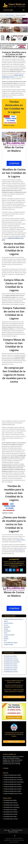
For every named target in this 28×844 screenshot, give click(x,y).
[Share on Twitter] (10, 571)
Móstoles (6, 638)
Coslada (6, 629)
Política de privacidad (16, 830)
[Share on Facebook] (6, 571)
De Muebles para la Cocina (10, 658)
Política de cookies (13, 832)
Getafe (5, 633)
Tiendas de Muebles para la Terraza (13, 793)
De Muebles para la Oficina (11, 666)
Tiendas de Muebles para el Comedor (13, 779)
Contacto (6, 768)
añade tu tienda (20, 540)
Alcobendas (7, 627)
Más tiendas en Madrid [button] (9, 615)
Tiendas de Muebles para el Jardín (12, 784)
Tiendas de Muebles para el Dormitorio (14, 782)
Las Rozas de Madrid (9, 635)
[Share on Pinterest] (17, 571)
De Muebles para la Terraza (11, 671)
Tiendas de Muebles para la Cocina (13, 777)
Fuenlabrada (7, 631)
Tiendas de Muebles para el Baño (12, 775)
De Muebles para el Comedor (11, 660)
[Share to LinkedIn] (14, 571)
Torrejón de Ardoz (8, 644)
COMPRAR (14, 163)
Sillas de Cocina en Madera (14, 149)
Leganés (6, 636)
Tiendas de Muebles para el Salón (12, 791)
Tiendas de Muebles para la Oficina (13, 786)
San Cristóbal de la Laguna (10, 642)
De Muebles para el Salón (10, 669)
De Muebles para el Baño (10, 656)
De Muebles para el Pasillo (10, 667)
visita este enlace (18, 550)
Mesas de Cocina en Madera (14, 594)
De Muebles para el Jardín (10, 664)
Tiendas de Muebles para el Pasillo (12, 789)
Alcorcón (6, 625)
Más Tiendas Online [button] (9, 652)
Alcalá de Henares (8, 623)
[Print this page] (21, 571)
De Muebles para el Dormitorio (11, 662)
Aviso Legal (7, 830)
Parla (5, 640)
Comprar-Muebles (9, 15)
